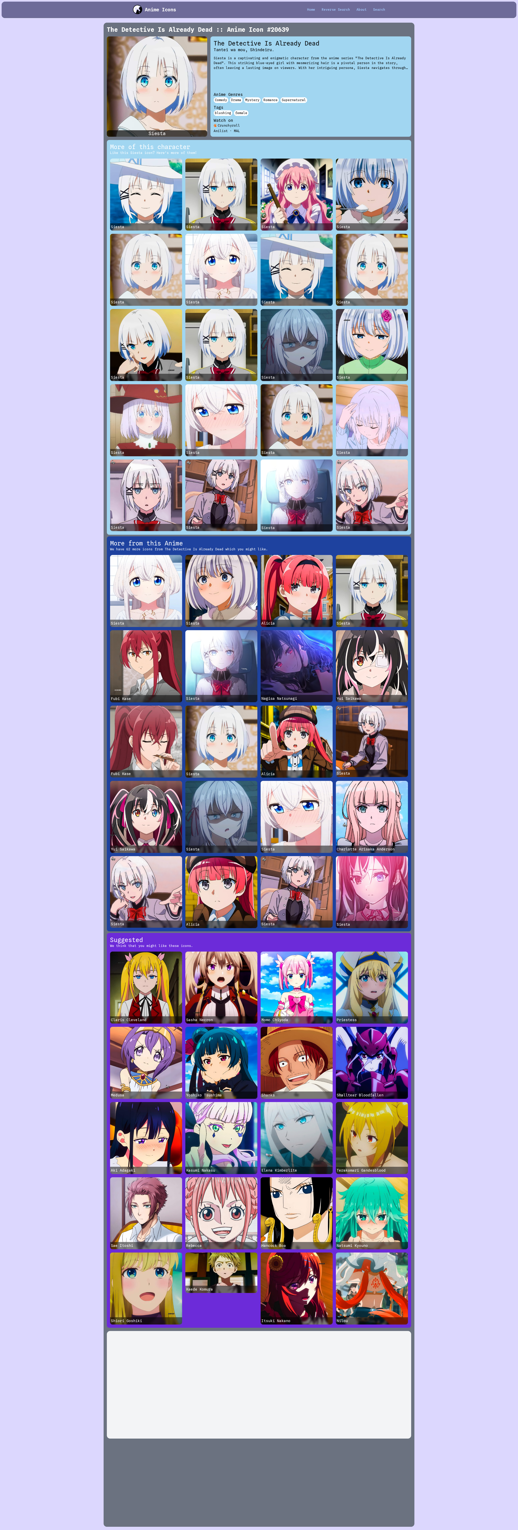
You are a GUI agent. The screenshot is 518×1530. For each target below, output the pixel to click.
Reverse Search (336, 10)
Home (311, 10)
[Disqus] (259, 1384)
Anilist (221, 131)
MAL (237, 131)
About (362, 10)
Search (379, 10)
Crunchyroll (229, 125)
